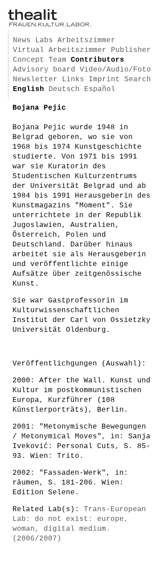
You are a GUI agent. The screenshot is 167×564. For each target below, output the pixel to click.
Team (57, 60)
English (28, 89)
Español (99, 89)
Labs (44, 40)
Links (73, 79)
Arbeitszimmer (86, 40)
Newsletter (35, 79)
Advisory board (44, 70)
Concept (28, 60)
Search (137, 79)
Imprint (104, 79)
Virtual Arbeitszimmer (59, 50)
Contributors (97, 60)
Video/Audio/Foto (115, 70)
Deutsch (64, 89)
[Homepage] (49, 25)
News (22, 40)
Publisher (131, 50)
